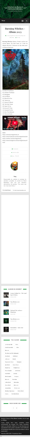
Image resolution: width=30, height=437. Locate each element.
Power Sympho (8, 370)
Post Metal (7, 356)
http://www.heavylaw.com (20, 190)
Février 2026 (17, 388)
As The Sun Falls (8, 344)
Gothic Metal (8, 382)
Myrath (14, 359)
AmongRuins (8, 388)
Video (13, 37)
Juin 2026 (7, 379)
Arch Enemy (17, 370)
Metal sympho (8, 376)
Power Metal (7, 385)
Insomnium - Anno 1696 (16, 327)
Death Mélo (7, 373)
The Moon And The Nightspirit (11, 353)
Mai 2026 (7, 350)
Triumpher (19, 362)
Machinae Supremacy (9, 391)
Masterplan (16, 382)
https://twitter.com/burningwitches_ (12, 138)
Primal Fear (7, 367)
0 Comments (15, 148)
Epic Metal (7, 364)
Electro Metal (20, 391)
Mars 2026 (16, 385)
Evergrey (16, 376)
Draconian (14, 379)
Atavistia (15, 373)
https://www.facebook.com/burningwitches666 (15, 136)
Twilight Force (16, 367)
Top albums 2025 (14, 302)
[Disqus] (15, 218)
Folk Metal (15, 356)
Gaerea (6, 393)
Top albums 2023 (14, 319)
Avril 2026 (7, 359)
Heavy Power (20, 35)
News (17, 35)
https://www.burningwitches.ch (10, 134)
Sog (19, 37)
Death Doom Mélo (9, 347)
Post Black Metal (15, 393)
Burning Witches (11, 35)
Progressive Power (9, 362)
